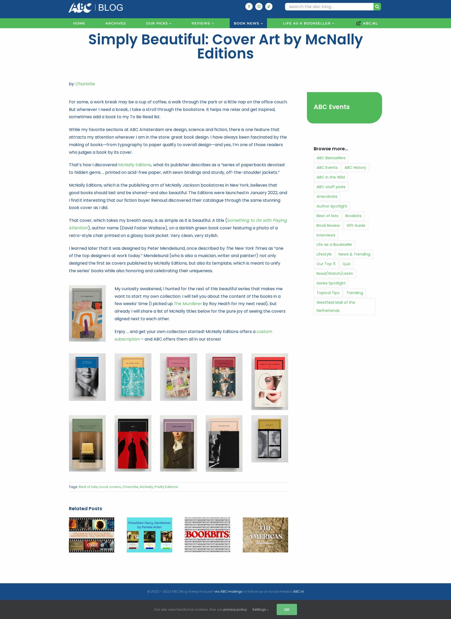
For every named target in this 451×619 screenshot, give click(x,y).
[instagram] (259, 6)
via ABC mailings (228, 591)
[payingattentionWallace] (87, 417)
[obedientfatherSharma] (178, 355)
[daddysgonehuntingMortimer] (269, 355)
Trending (354, 292)
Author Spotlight (332, 206)
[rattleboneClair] (269, 417)
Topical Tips (328, 292)
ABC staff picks (331, 186)
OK (286, 609)
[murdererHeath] (87, 287)
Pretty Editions (166, 486)
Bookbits (353, 215)
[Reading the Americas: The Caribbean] (265, 521)
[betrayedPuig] (87, 355)
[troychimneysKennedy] (178, 417)
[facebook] (249, 6)
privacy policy (235, 609)
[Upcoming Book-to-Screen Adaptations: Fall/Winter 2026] (91, 521)
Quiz (346, 263)
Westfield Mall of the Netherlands (336, 306)
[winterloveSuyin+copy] (224, 417)
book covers (110, 486)
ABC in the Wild (331, 177)
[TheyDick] (133, 417)
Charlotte (85, 84)
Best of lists (328, 215)
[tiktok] (268, 6)
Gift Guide (356, 225)
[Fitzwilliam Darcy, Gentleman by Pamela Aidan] (149, 521)
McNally (146, 486)
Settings (259, 609)
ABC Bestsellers (331, 157)
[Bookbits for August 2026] (207, 521)
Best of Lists (88, 486)
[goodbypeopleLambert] (133, 355)
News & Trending (354, 254)
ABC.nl (298, 591)
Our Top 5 (326, 263)
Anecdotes (327, 196)
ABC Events (332, 107)
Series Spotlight (331, 283)
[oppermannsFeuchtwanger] (224, 355)
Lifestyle (324, 254)
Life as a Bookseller (334, 244)
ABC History (355, 167)
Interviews (326, 235)
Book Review (328, 225)
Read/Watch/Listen (335, 273)
